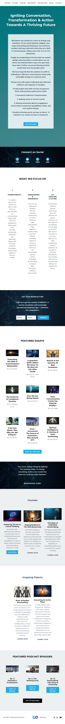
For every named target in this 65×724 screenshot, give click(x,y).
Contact (58, 3)
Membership (42, 3)
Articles (7, 3)
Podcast (23, 3)
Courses (15, 3)
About (51, 3)
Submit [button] (43, 317)
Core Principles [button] (31, 124)
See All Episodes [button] (32, 701)
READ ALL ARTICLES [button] (32, 451)
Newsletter (32, 3)
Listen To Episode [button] (12, 690)
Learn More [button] (12, 552)
